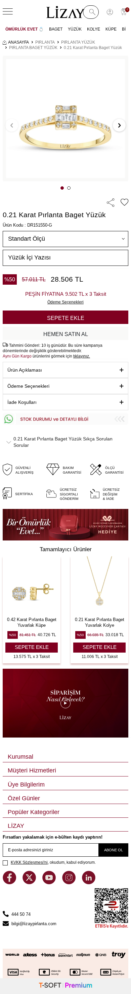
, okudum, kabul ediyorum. (53, 862)
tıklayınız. (81, 356)
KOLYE (93, 29)
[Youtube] (49, 882)
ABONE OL (113, 850)
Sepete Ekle (65, 318)
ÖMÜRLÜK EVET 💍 (24, 29)
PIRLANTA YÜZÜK (78, 42)
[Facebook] (10, 882)
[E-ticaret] (65, 986)
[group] (65, 118)
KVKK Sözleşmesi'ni (29, 862)
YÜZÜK (75, 29)
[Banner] (65, 524)
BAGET (55, 29)
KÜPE (111, 29)
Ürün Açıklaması (24, 370)
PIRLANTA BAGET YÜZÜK (33, 47)
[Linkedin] (88, 882)
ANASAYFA (18, 42)
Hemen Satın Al (65, 334)
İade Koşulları (22, 402)
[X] (30, 882)
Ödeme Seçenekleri (28, 386)
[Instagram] (69, 882)
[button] (62, 188)
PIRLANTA (45, 42)
